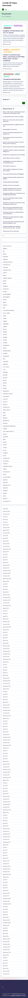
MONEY (4, 380)
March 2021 (5, 562)
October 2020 (6, 576)
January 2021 (6, 568)
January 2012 (6, 831)
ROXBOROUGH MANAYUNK (9, 426)
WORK (4, 496)
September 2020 (7, 578)
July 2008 (5, 928)
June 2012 (5, 818)
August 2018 (6, 629)
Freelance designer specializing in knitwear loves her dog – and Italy (11, 227)
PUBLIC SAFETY (6, 410)
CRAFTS (5, 272)
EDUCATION (6, 289)
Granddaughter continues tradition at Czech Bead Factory (13, 162)
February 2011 (6, 861)
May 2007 (5, 963)
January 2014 (6, 766)
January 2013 (6, 799)
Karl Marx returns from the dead (11, 185)
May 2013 (5, 788)
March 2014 (5, 761)
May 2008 (5, 930)
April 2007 (5, 965)
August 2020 (6, 581)
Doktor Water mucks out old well (11, 158)
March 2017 (5, 675)
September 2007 (7, 952)
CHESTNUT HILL (8, 25)
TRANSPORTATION (7, 466)
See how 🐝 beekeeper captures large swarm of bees (12, 198)
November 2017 (6, 654)
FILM (4, 307)
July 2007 (5, 957)
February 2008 (6, 939)
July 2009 (5, 906)
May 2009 (5, 912)
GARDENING (6, 324)
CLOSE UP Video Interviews (9, 4)
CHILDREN (5, 267)
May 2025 (5, 519)
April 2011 (5, 855)
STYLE (4, 455)
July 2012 (5, 815)
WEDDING (5, 490)
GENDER (5, 326)
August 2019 (6, 608)
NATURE (5, 388)
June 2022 (5, 535)
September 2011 (7, 842)
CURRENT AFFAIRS (7, 278)
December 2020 (7, 570)
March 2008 (6, 936)
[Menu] (6, 9)
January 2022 (6, 543)
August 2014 (6, 748)
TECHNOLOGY (6, 458)
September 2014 (7, 745)
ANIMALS (5, 248)
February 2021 (6, 565)
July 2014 (5, 750)
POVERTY (5, 402)
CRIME (4, 275)
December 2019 (6, 597)
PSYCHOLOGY (6, 407)
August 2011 (6, 844)
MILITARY (5, 377)
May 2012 (5, 820)
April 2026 (5, 508)
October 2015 (6, 713)
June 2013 (5, 785)
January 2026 (6, 514)
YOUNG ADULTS (6, 501)
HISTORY (5, 334)
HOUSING (5, 342)
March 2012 (5, 826)
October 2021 (6, 546)
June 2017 (5, 667)
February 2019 (6, 621)
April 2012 (5, 823)
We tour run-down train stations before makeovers (13, 120)
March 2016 (5, 702)
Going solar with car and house (11, 231)
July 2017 (5, 664)
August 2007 (6, 955)
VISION (4, 474)
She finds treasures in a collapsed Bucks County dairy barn (13, 213)
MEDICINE (5, 375)
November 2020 (7, 573)
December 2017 (6, 651)
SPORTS (5, 445)
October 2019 (6, 602)
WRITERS (5, 498)
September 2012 (7, 809)
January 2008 (6, 941)
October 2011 (6, 839)
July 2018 (5, 632)
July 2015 (5, 721)
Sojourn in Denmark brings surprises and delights (13, 178)
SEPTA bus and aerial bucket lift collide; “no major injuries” (13, 217)
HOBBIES (5, 337)
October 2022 (6, 533)
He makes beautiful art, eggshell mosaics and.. (13, 125)
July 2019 (5, 611)
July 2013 (5, 783)
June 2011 (5, 850)
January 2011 (6, 863)
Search (5, 99)
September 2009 (7, 904)
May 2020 (5, 589)
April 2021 (5, 559)
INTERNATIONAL (18, 25)
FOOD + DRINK (7, 52)
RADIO (4, 415)
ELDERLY (5, 291)
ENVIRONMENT (6, 297)
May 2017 (5, 670)
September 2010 (7, 874)
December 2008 (7, 922)
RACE (4, 412)
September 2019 (7, 605)
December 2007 (6, 944)
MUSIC (4, 385)
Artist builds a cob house (9, 166)
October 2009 (6, 901)
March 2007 (5, 968)
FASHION (5, 305)
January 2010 (6, 895)
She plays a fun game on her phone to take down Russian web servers (14, 203)
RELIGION (5, 423)
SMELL (4, 439)
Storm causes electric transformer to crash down (12, 138)
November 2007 (6, 947)
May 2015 (5, 726)
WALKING (5, 480)
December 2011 (6, 834)
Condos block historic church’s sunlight (13, 116)
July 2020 (5, 584)
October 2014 (6, 742)
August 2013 (6, 780)
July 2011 (5, 847)
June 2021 (5, 554)
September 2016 (7, 686)
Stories (4, 450)
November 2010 (6, 869)
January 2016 (6, 707)
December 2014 (6, 737)
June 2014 (5, 753)
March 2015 (5, 731)
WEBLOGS (5, 488)
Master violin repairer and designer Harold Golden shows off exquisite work (14, 112)
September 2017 (7, 659)
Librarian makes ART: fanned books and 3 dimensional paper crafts (13, 222)
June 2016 (5, 694)
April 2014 (5, 758)
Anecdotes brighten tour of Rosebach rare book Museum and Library (14, 194)
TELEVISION (6, 461)
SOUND (4, 442)
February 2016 (6, 705)
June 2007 (5, 960)
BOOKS (4, 254)
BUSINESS (6, 49)
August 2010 (6, 877)
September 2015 (7, 715)
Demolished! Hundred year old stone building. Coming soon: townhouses (12, 189)
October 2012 (6, 807)
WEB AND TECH (6, 485)
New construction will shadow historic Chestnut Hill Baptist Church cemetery (13, 208)
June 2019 (5, 613)
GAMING (5, 321)
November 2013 (6, 772)
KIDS (4, 359)
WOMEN (5, 493)
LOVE (4, 369)
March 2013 (5, 793)
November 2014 (6, 740)
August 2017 (6, 662)
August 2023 (6, 530)
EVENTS (17, 74)
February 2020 (6, 594)
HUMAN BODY (6, 345)
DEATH (4, 283)
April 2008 (5, 933)
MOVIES (5, 383)
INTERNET (5, 353)
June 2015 (5, 723)
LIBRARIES (5, 364)
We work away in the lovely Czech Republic (14, 146)
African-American (8, 74)
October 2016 (6, 683)
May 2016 (5, 697)
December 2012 (6, 801)
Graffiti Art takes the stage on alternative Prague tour (14, 150)
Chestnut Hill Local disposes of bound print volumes (13, 170)
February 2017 (6, 678)
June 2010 (5, 882)
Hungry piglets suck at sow (10, 129)
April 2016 (5, 699)
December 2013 (6, 769)
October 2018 (6, 624)
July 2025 (5, 516)
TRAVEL (5, 469)
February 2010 (6, 893)
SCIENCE (5, 428)
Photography (6, 396)
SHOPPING (5, 436)
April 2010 (5, 887)
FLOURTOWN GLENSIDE (8, 310)
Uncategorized (6, 471)
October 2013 (6, 775)
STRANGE (5, 453)
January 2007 (6, 973)
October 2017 (6, 656)
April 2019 (5, 616)
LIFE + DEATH (6, 367)
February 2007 (6, 971)
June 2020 (5, 586)
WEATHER (5, 482)
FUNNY (4, 316)
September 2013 (7, 777)
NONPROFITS (6, 391)
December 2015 (6, 710)
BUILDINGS (5, 256)
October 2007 (6, 949)
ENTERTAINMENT (15, 49)
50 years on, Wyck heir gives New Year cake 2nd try (12, 133)
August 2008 (6, 925)
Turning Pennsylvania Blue (12, 79)
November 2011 (6, 836)
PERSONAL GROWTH (8, 393)
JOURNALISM (7, 28)
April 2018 (5, 640)
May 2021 (5, 557)
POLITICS (6, 76)
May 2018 (5, 637)
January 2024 (6, 527)
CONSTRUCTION (7, 270)
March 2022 (6, 541)
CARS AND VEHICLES (8, 262)
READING (5, 418)
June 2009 (5, 909)
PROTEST (5, 404)
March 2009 (6, 917)
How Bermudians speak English (11, 182)
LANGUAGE (5, 361)
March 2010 (5, 890)
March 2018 (5, 643)
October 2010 (6, 871)
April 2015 (5, 729)
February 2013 (6, 796)
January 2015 (6, 734)
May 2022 (5, 538)
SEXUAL (5, 434)
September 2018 (7, 627)
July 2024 (5, 522)
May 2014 (5, 756)
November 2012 (6, 804)
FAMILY (4, 302)
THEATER (5, 463)
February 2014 (6, 764)
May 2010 (5, 885)
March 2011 (5, 858)
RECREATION (6, 420)
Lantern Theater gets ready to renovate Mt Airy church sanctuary (13, 142)
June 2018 (5, 635)
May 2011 (5, 852)
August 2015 (6, 718)
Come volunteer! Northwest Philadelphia (13, 174)
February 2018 (6, 645)
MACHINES (5, 372)
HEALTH (5, 329)
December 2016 (6, 680)
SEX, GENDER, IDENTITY (8, 431)
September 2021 (7, 549)
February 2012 (6, 828)
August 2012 (6, 812)
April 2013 (5, 791)
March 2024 (6, 524)
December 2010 (6, 866)
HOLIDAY (5, 340)
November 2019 (6, 600)
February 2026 (6, 511)
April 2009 (5, 914)
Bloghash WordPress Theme (18, 995)
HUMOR (4, 348)
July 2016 (5, 691)
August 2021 (6, 551)
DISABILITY (5, 286)
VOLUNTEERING (6, 477)
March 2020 (6, 592)
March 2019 (5, 619)
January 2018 (6, 648)
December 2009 (7, 898)
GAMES (4, 318)
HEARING (5, 332)
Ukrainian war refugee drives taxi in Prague (14, 154)
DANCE (4, 281)
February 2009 (6, 920)
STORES (5, 447)
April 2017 (5, 672)
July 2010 (5, 879)
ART (4, 251)
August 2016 (6, 688)
